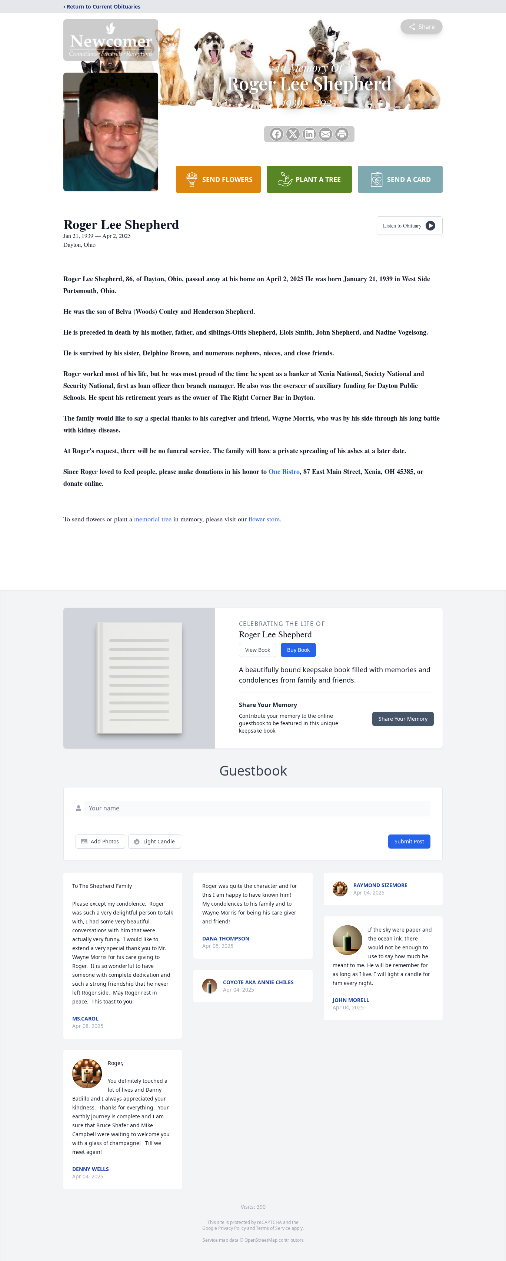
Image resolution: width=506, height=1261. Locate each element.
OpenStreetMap (260, 1240)
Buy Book (298, 649)
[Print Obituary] (342, 134)
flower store (264, 518)
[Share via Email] (325, 134)
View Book (257, 649)
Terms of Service (273, 1228)
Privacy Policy (232, 1228)
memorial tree (153, 518)
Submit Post (409, 841)
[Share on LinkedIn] (309, 134)
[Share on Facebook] (276, 134)
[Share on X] (293, 134)
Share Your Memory (403, 718)
